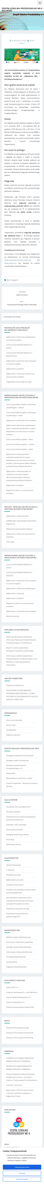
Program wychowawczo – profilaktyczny (21, 992)
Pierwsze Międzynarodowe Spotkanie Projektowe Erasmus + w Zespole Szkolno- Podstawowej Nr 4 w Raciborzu (21, 1077)
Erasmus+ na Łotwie (14, 1085)
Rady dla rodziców (13, 735)
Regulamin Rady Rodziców (16, 967)
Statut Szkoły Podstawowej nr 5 (18, 997)
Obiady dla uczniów (13, 875)
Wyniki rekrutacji (12, 616)
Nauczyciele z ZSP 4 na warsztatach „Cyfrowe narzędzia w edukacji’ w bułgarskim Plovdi (20, 1093)
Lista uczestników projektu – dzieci (19, 439)
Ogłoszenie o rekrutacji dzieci (17, 516)
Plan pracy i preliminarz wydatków (19, 942)
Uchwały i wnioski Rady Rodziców (18, 947)
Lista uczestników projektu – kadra (19, 449)
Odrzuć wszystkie (22, 1179)
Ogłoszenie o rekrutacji (15, 593)
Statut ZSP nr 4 (12, 987)
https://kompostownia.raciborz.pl (17, 260)
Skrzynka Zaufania (13, 812)
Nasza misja (10, 725)
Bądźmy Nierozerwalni (15, 880)
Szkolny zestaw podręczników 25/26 (20, 1007)
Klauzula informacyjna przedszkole (19, 1033)
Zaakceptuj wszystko (22, 1167)
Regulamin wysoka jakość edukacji (19, 529)
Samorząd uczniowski (14, 829)
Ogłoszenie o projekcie (15, 369)
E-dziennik (10, 870)
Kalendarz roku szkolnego (16, 825)
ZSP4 (32, 41)
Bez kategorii (12, 280)
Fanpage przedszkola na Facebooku (19, 755)
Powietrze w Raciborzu (15, 685)
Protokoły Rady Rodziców (16, 957)
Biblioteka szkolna (13, 844)
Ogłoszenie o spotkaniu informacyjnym (21, 420)
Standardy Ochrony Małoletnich (18, 807)
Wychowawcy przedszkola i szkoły (19, 778)
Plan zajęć (10, 542)
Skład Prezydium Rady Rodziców (18, 937)
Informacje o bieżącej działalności (19, 952)
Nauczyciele (10, 773)
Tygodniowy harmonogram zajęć (18, 382)
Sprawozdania (11, 962)
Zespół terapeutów (13, 865)
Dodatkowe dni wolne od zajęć (17, 908)
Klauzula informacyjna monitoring (19, 1037)
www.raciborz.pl (10, 263)
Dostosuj (22, 1173)
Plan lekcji (10, 839)
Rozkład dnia (11, 730)
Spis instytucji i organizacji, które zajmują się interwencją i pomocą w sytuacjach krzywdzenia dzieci (19, 900)
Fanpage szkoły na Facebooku (17, 760)
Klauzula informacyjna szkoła (17, 1028)
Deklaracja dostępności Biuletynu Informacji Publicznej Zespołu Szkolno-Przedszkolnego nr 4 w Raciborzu (21, 640)
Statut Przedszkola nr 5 (15, 1002)
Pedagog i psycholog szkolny (17, 834)
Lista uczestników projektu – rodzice (20, 444)
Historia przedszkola (14, 720)
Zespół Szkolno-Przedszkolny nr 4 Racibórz (22, 9)
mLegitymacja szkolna (15, 885)
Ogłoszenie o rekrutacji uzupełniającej (20, 588)
